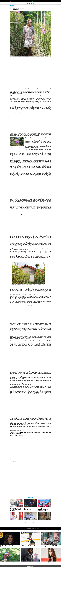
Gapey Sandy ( (16, 435)
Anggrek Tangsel (16, 493)
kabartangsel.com (16, 9)
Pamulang (21, 493)
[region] (30, 65)
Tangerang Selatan (27, 493)
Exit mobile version (30, 566)
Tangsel (32, 493)
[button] (11, 1)
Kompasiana (21, 435)
